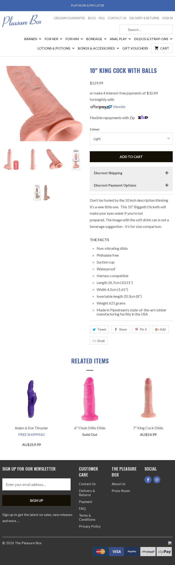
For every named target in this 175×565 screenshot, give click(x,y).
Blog (92, 18)
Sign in (167, 18)
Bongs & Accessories (97, 48)
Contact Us (117, 18)
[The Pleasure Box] (21, 22)
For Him (73, 39)
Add (163, 329)
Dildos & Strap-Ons (151, 39)
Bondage (94, 39)
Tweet (102, 329)
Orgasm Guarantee (69, 18)
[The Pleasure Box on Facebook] (148, 479)
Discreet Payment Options (115, 185)
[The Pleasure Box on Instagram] (156, 479)
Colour (95, 129)
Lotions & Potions (54, 48)
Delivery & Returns (144, 18)
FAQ (102, 18)
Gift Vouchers (135, 48)
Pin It (143, 329)
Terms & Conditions (87, 517)
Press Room (121, 491)
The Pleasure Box (28, 543)
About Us (119, 484)
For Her (52, 39)
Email (101, 341)
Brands (31, 39)
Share (123, 329)
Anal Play (118, 39)
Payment (85, 502)
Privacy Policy (90, 526)
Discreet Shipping (108, 173)
